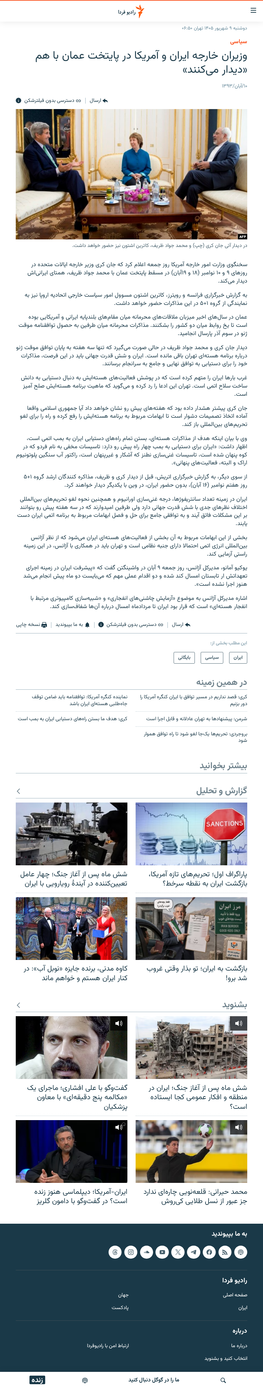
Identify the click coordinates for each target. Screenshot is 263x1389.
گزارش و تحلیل (221, 791)
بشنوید (234, 1005)
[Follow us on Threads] (115, 1252)
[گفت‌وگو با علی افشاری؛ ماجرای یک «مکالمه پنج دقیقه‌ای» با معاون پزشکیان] (71, 1047)
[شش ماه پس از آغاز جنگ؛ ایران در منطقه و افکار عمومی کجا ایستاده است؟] (191, 1047)
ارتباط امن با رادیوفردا (108, 1346)
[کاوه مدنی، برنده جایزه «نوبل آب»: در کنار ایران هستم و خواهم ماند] (71, 928)
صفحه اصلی (235, 1295)
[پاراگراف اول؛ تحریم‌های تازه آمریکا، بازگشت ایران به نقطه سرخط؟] (191, 834)
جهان (123, 1295)
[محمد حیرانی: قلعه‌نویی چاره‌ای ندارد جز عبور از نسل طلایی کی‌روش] (191, 1151)
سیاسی (238, 41)
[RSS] (224, 1252)
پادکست (120, 1308)
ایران (242, 1308)
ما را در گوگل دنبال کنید (153, 1380)
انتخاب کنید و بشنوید (225, 1358)
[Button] (99, 101)
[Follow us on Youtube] (161, 1252)
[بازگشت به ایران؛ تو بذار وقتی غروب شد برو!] (191, 928)
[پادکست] (85, 1380)
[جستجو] (223, 1380)
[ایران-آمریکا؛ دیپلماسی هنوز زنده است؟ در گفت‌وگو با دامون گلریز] (71, 1151)
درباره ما (239, 1346)
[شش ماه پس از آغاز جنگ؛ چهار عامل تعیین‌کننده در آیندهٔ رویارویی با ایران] (71, 834)
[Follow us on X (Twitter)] (177, 1252)
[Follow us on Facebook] (209, 1252)
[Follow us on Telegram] (193, 1252)
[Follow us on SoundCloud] (146, 1252)
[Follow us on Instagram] (130, 1252)
